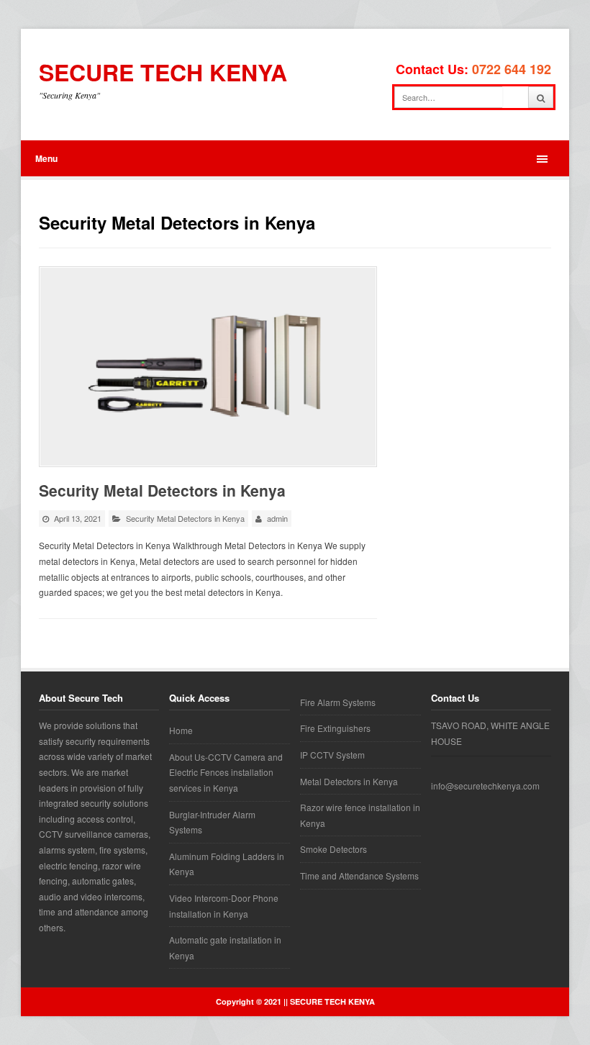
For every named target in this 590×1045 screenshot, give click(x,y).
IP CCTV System (332, 754)
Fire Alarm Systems (338, 702)
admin (277, 518)
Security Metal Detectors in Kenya (162, 490)
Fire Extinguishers (335, 728)
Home (181, 730)
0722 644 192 (511, 69)
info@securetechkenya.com (485, 785)
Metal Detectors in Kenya (349, 781)
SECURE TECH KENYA (163, 73)
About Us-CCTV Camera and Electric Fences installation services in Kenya (226, 772)
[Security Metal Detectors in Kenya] (208, 366)
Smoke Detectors (333, 849)
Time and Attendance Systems (359, 875)
